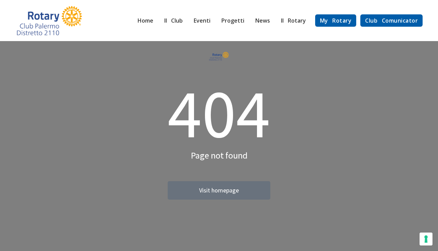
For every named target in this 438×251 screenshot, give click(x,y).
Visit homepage (219, 190)
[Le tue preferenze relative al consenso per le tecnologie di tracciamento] (426, 239)
